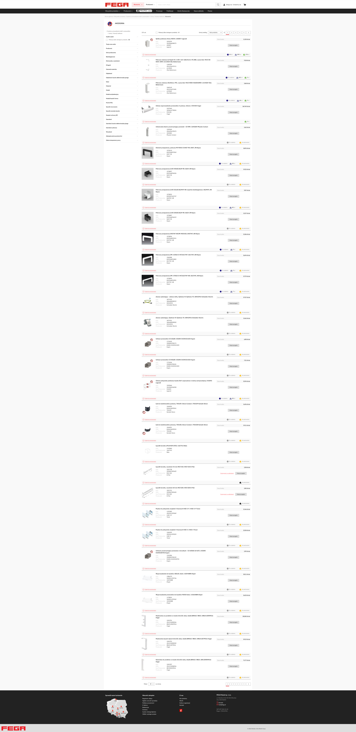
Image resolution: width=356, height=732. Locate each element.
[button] (149, 54)
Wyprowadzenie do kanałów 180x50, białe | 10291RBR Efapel (176, 574)
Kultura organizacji (184, 703)
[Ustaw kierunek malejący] (224, 32)
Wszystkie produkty (112, 11)
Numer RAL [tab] (109, 102)
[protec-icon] (144, 11)
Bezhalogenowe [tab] (110, 57)
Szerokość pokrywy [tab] (111, 127)
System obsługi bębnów (149, 712)
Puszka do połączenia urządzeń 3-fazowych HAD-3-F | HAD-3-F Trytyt (178, 508)
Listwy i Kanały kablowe (157, 16)
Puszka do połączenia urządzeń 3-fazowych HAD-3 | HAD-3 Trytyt (177, 530)
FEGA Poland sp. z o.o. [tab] (224, 695)
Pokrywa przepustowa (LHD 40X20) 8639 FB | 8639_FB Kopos (175, 169)
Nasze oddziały (199, 11)
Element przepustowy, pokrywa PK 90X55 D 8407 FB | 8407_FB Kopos (178, 147)
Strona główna (109, 16)
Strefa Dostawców (183, 11)
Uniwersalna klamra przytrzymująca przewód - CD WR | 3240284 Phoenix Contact (182, 127)
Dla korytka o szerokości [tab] (113, 61)
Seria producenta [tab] (111, 52)
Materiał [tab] (108, 86)
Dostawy (144, 709)
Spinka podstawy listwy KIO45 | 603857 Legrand (171, 39)
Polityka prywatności (148, 703)
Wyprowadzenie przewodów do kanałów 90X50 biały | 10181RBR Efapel (179, 594)
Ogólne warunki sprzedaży (149, 700)
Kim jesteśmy (183, 698)
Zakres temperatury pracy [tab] (113, 140)
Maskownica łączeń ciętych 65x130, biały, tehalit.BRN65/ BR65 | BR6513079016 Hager (184, 639)
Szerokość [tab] (109, 119)
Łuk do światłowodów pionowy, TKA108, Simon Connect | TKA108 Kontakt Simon (182, 425)
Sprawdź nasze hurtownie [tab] (113, 695)
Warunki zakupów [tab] (148, 695)
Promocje (159, 11)
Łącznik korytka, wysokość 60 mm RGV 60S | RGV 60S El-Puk (175, 488)
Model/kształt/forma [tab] (112, 98)
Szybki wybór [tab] (110, 36)
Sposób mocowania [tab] (111, 107)
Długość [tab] (108, 65)
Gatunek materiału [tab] (111, 69)
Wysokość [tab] (109, 132)
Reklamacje (145, 707)
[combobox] (188, 4)
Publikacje (170, 11)
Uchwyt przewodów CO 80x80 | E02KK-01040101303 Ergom (175, 360)
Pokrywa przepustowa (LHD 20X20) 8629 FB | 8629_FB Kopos (175, 213)
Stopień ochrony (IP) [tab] (112, 115)
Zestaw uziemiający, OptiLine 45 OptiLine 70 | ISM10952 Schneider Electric (179, 318)
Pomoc (210, 11)
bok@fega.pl (222, 704)
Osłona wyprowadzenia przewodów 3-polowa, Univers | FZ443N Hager (178, 106)
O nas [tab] (181, 695)
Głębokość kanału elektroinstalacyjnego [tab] (117, 77)
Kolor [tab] (107, 82)
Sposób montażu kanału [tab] (113, 111)
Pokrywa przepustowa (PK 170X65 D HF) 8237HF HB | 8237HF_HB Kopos (179, 275)
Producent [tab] (109, 48)
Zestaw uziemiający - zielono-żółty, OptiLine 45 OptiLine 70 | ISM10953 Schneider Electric (184, 297)
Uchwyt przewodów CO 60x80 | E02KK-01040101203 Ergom (175, 339)
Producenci (127, 11)
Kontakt (181, 705)
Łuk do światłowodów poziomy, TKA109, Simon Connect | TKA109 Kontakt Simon (182, 403)
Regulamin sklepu (147, 698)
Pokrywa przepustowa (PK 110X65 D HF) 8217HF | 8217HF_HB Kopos (178, 255)
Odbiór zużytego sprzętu (149, 714)
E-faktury (145, 705)
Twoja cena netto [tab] (111, 44)
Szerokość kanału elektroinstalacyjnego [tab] (117, 123)
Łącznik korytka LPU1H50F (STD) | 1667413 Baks (171, 446)
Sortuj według (203, 32)
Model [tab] (108, 90)
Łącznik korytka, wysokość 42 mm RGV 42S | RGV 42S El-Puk (175, 467)
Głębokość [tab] (109, 73)
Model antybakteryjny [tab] (112, 94)
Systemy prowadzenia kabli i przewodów (138, 16)
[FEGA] (116, 5)
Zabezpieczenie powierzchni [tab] (114, 136)
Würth (181, 700)
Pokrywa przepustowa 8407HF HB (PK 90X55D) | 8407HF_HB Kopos (178, 233)
